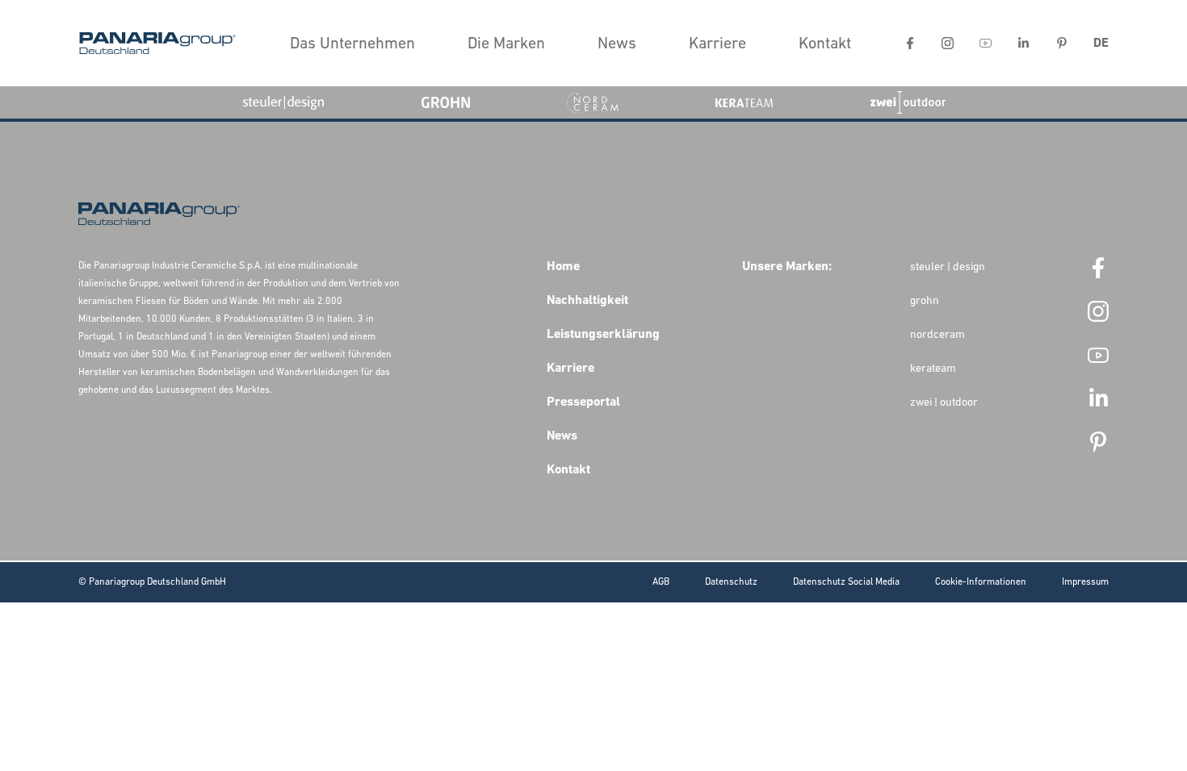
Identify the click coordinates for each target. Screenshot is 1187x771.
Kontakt (825, 44)
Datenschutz (731, 582)
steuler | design (947, 267)
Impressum (1085, 582)
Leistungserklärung (603, 334)
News (617, 44)
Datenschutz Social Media (846, 582)
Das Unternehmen (352, 44)
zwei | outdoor (944, 403)
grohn (924, 301)
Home (563, 266)
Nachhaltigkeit (587, 300)
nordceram (937, 335)
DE (1101, 43)
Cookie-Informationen (980, 582)
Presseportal (583, 402)
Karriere (717, 44)
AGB (660, 582)
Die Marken (506, 44)
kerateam (933, 369)
